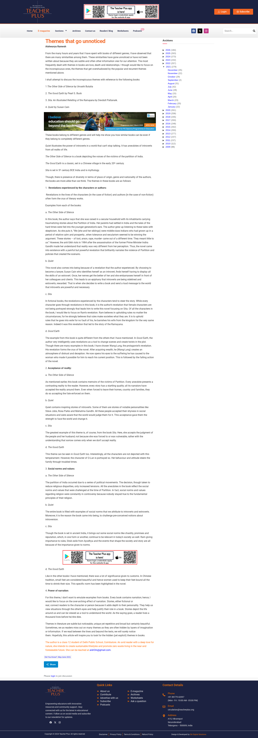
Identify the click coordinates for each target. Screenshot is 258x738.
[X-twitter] (200, 31)
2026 (168, 50)
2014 (168, 130)
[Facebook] (193, 31)
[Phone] (164, 695)
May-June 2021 (64, 657)
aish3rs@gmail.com (100, 650)
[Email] (164, 706)
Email (171, 706)
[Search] (254, 31)
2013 (168, 133)
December (173, 70)
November (173, 73)
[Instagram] (206, 31)
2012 (168, 137)
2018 (168, 117)
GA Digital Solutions (198, 734)
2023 (168, 60)
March (171, 100)
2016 (168, 123)
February (172, 103)
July (170, 87)
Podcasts (138, 30)
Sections (59, 31)
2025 (168, 53)
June (170, 90)
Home (30, 31)
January (171, 107)
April (170, 97)
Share (53, 664)
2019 (168, 113)
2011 (168, 140)
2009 (168, 147)
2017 (168, 120)
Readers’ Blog (106, 31)
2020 (168, 110)
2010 (168, 143)
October (171, 77)
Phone (171, 693)
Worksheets (123, 31)
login (53, 676)
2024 (168, 56)
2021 (168, 67)
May (170, 93)
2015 (168, 127)
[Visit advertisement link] (100, 121)
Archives (76, 31)
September (173, 80)
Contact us (90, 31)
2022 (168, 63)
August (171, 83)
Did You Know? (51, 657)
